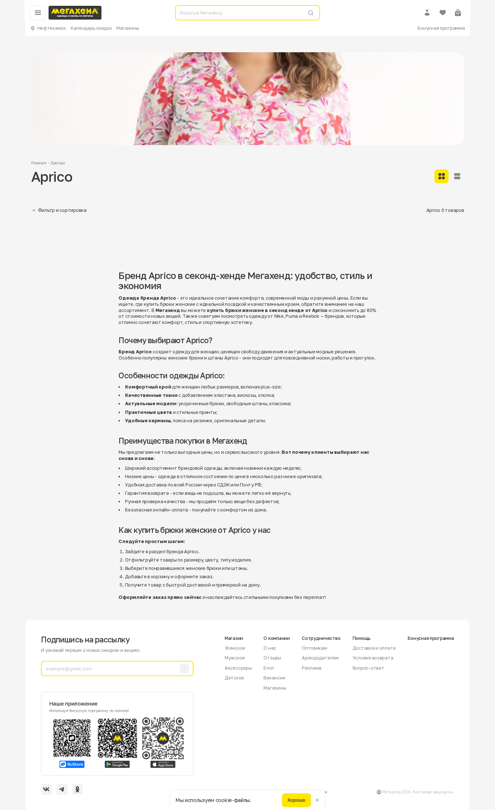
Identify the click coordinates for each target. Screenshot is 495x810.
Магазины (127, 28)
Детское (234, 678)
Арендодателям (320, 658)
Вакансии (274, 678)
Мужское (235, 658)
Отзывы (272, 658)
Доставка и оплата (374, 648)
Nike (279, 316)
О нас (269, 648)
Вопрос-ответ (368, 668)
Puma (292, 316)
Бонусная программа (441, 28)
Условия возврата (373, 658)
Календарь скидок (91, 28)
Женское (235, 648)
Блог (268, 668)
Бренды (58, 163)
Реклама (311, 668)
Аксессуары (238, 668)
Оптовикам (314, 648)
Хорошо (296, 800)
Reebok (311, 316)
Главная (38, 163)
